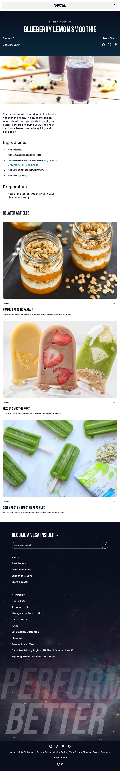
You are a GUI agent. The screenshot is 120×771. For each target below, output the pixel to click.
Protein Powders (22, 569)
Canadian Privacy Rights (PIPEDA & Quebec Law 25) (43, 650)
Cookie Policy (60, 752)
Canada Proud (20, 619)
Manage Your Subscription (27, 613)
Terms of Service (101, 752)
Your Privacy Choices (80, 752)
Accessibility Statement (22, 752)
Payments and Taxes (24, 644)
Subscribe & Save (22, 575)
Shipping (17, 638)
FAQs (15, 625)
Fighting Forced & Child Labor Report (35, 656)
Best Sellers (19, 563)
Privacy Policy (44, 752)
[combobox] (60, 764)
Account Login (20, 607)
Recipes (52, 22)
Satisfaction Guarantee (25, 632)
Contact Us (18, 601)
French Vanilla (65, 22)
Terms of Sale (60, 757)
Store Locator (20, 582)
